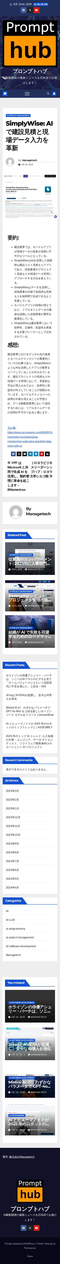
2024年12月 (13, 817)
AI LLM (10, 919)
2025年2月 (12, 799)
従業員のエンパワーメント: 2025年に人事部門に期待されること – (30, 563)
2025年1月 (12, 808)
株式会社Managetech (21, 1156)
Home (30, 1256)
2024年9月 (12, 843)
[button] (48, 93)
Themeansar (30, 1248)
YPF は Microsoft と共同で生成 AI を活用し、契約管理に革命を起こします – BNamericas (18, 476)
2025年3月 (12, 791)
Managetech (29, 160)
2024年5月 (12, 878)
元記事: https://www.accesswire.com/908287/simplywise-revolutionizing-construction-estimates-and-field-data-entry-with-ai (30, 437)
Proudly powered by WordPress (20, 1243)
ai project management (18, 115)
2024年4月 (12, 887)
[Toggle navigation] (27, 93)
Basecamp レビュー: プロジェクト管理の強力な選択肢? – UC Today (30, 599)
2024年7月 (12, 861)
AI (7, 911)
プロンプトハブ (30, 71)
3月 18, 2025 (19, 1017)
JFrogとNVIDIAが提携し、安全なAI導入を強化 (29, 1046)
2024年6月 (12, 870)
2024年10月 (13, 834)
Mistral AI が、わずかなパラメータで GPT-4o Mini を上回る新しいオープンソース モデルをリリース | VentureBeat (30, 711)
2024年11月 (13, 826)
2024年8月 (12, 852)
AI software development (21, 946)
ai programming (15, 928)
